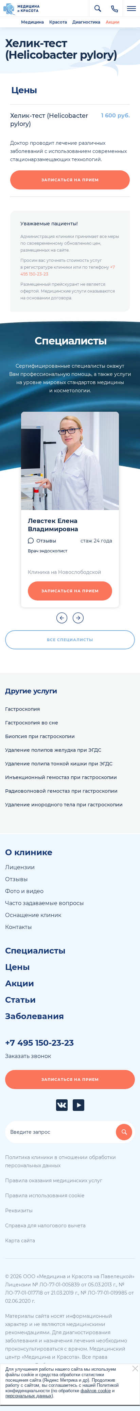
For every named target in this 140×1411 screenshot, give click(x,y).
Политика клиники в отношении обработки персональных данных (60, 1161)
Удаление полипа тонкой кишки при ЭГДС (58, 764)
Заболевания (34, 1016)
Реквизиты (19, 1211)
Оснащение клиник (33, 915)
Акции (112, 22)
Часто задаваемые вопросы (44, 903)
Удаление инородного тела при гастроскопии (64, 805)
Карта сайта (20, 1241)
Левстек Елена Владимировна (53, 525)
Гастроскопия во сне (31, 723)
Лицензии (20, 867)
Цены (17, 967)
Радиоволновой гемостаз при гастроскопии (61, 791)
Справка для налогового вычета (45, 1226)
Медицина (32, 22)
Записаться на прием (70, 180)
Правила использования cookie (44, 1196)
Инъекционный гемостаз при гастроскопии (61, 777)
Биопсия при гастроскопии (40, 736)
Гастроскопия (22, 709)
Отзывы (46, 540)
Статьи (20, 1000)
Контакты (18, 927)
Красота (58, 22)
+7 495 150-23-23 (39, 1043)
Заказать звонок (28, 1056)
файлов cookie (96, 1390)
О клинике (28, 852)
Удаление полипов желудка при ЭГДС (53, 750)
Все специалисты (70, 639)
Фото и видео (24, 891)
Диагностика (86, 22)
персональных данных (28, 1395)
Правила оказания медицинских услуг (53, 1180)
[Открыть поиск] (97, 8)
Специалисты (35, 951)
